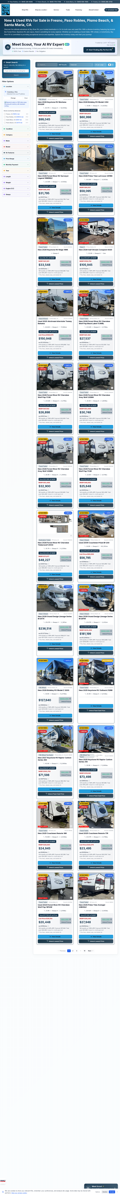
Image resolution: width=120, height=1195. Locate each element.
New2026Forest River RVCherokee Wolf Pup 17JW (53, 396)
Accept (112, 1192)
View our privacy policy (19, 1193)
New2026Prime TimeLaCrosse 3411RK (96, 176)
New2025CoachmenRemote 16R (52, 833)
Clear (26, 98)
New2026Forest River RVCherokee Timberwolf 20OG (53, 544)
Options (97, 1192)
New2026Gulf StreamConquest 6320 (95, 250)
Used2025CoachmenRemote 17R (93, 833)
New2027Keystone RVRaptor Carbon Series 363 (54, 759)
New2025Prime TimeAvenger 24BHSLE (92, 906)
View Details (56, 134)
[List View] (112, 65)
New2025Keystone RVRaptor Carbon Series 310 (95, 761)
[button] (60, 47)
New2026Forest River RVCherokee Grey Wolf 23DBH (94, 396)
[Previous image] (39, 83)
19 (84, 951)
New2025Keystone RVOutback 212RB (95, 690)
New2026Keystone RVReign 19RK (53, 250)
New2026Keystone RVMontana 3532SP (52, 103)
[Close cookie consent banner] (117, 1192)
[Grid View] (109, 65)
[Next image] (70, 83)
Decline (105, 1192)
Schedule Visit (113, 10)
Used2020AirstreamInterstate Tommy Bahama (55, 322)
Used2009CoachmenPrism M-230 (94, 543)
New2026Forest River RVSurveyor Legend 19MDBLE (53, 177)
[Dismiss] (86, 1185)
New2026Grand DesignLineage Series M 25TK (55, 617)
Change (13, 98)
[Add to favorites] (71, 95)
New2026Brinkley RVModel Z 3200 (53, 690)
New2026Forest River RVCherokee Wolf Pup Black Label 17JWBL (94, 322)
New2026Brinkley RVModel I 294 (93, 102)
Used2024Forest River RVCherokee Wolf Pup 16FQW (54, 906)
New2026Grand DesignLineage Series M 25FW (96, 617)
